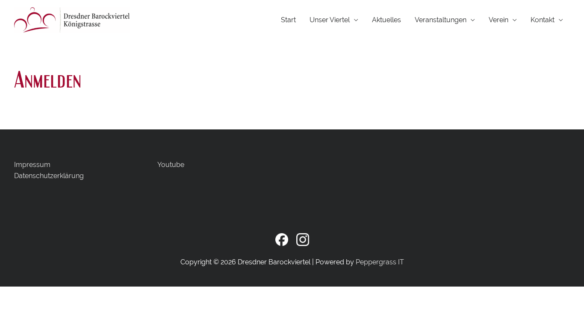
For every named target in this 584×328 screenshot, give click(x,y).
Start (288, 20)
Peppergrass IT (380, 262)
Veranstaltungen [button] (440, 20)
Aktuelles (386, 20)
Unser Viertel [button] (330, 20)
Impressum (32, 165)
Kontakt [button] (543, 20)
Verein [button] (498, 20)
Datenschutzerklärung (49, 176)
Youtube (170, 165)
